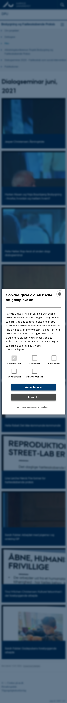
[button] (33, 407)
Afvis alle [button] (33, 397)
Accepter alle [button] (33, 387)
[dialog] (33, 351)
